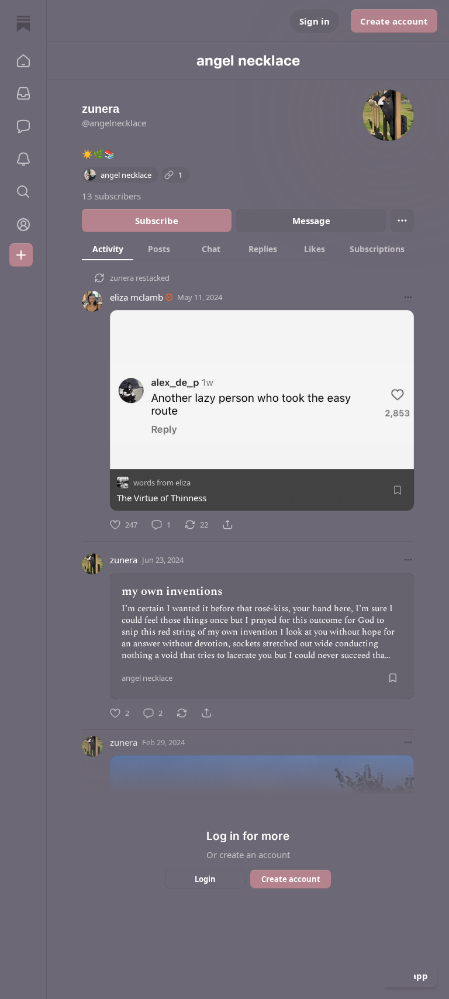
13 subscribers (111, 196)
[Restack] (182, 713)
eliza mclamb (136, 297)
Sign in (314, 21)
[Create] (21, 255)
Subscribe (156, 220)
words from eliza (162, 482)
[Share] (227, 524)
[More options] (408, 297)
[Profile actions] (402, 220)
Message (311, 220)
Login (205, 879)
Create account (394, 21)
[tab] (107, 248)
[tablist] (248, 248)
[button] (23, 61)
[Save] (397, 490)
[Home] (23, 23)
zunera (122, 278)
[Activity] (23, 159)
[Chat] (23, 126)
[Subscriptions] (23, 94)
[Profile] (23, 225)
